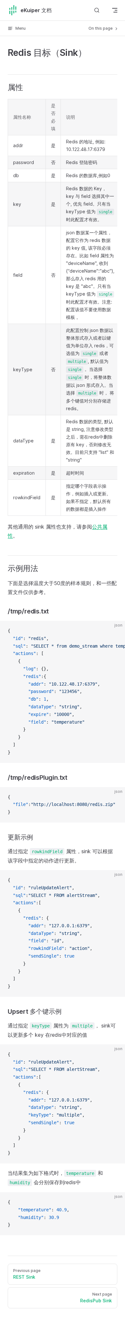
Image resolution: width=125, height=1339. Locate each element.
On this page (100, 28)
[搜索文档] (96, 10)
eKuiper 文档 (36, 10)
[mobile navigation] (114, 10)
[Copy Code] (114, 631)
